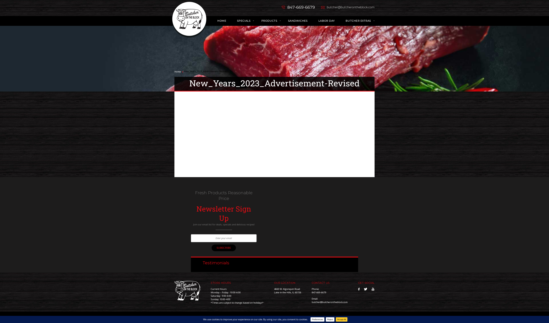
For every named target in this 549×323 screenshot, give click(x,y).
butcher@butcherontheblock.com (351, 7)
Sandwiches (298, 20)
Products (269, 20)
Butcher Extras (358, 20)
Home (221, 20)
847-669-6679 (301, 7)
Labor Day (326, 20)
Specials (243, 20)
